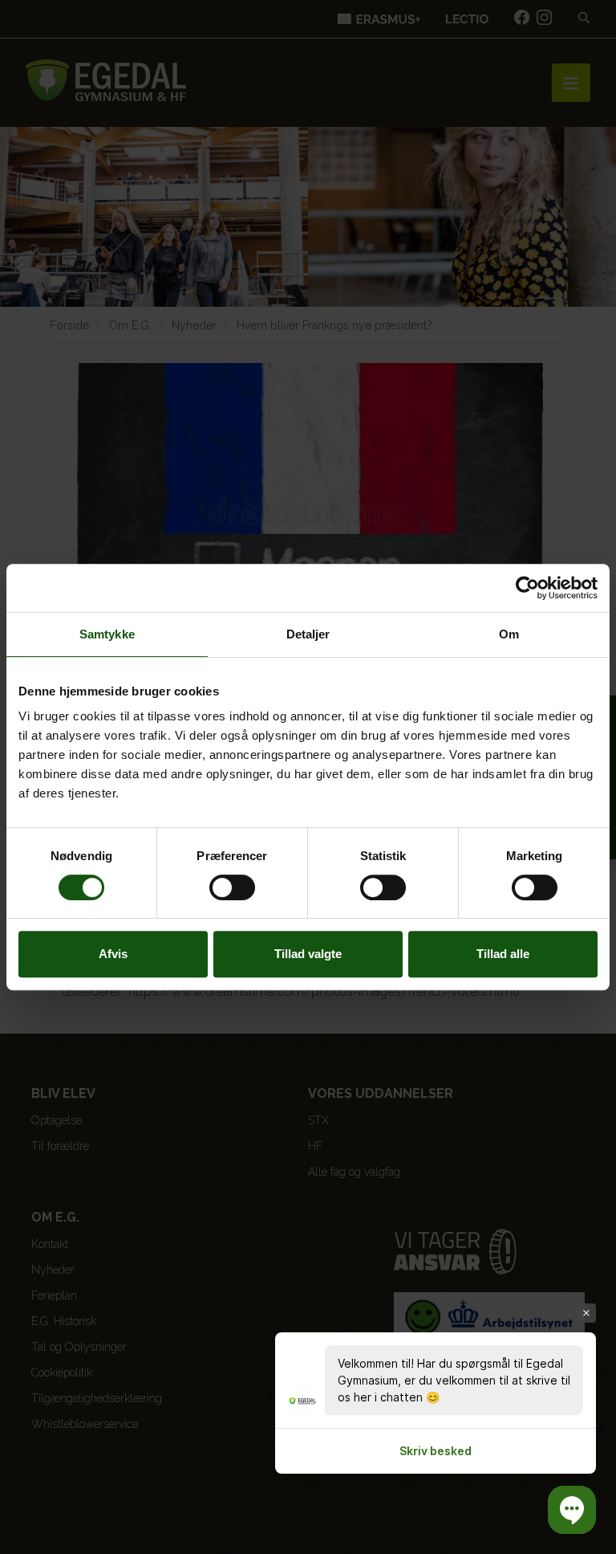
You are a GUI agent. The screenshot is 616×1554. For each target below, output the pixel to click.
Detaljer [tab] (308, 634)
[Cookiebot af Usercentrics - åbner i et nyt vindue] (527, 588)
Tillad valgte (308, 954)
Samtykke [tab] (107, 634)
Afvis (113, 954)
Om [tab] (509, 634)
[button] (572, 1510)
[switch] (232, 887)
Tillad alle (502, 954)
